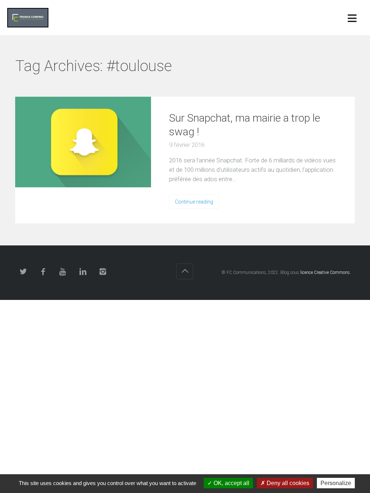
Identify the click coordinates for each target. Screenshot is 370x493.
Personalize (335, 483)
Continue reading (194, 202)
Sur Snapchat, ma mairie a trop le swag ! (244, 125)
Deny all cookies (287, 483)
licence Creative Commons (325, 272)
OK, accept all (230, 483)
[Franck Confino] (27, 17)
